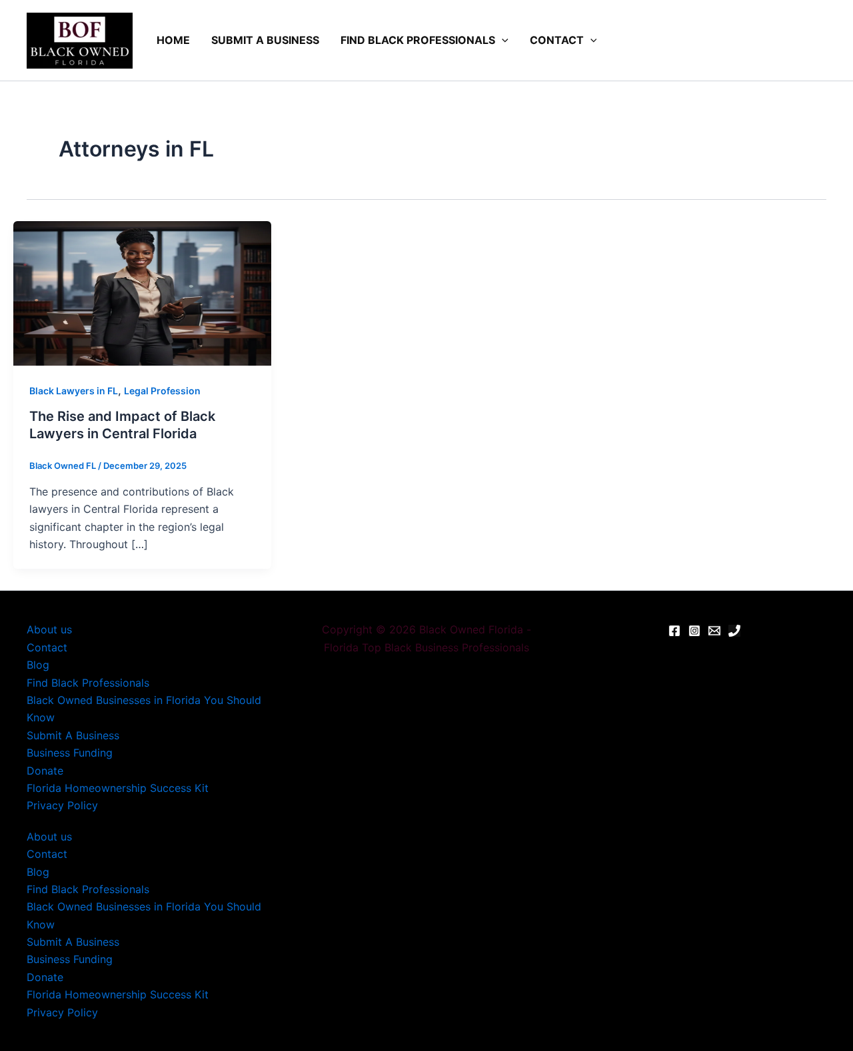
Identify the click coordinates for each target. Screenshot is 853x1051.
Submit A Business (265, 40)
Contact (557, 40)
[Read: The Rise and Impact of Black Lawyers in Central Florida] (142, 292)
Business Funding (70, 752)
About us (49, 629)
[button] (501, 40)
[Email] (714, 631)
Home (173, 40)
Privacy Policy (62, 805)
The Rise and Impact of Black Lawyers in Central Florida (122, 425)
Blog (38, 664)
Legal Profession (162, 390)
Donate (45, 770)
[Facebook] (674, 631)
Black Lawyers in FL (73, 390)
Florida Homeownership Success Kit (118, 788)
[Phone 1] (734, 631)
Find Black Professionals (418, 40)
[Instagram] (694, 631)
